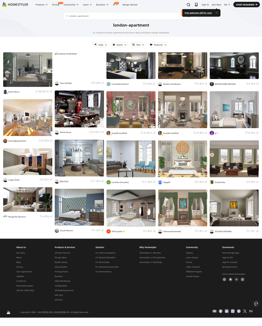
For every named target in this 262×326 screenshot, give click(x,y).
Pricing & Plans (61, 271)
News (19, 257)
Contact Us (21, 280)
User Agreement (24, 271)
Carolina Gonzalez (120, 182)
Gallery (189, 252)
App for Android (229, 262)
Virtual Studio (61, 266)
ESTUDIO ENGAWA (223, 231)
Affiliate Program (194, 271)
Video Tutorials (193, 266)
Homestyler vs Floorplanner (152, 257)
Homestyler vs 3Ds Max (150, 252)
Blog (18, 262)
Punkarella (220, 182)
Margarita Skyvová (17, 216)
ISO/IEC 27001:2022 (25, 290)
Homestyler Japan (24, 285)
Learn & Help (192, 257)
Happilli (166, 182)
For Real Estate (102, 262)
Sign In (205, 4)
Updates (20, 276)
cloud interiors (66, 230)
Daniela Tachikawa (172, 84)
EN (225, 4)
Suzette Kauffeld (119, 133)
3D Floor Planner (62, 252)
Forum (189, 262)
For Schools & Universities (107, 266)
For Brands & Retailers (106, 257)
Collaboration (61, 285)
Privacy (19, 266)
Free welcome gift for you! (198, 12)
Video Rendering (62, 280)
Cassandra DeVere (120, 84)
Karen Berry (13, 91)
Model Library (61, 262)
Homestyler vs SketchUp (150, 262)
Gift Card (59, 295)
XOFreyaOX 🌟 (118, 231)
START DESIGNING (245, 4)
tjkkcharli (64, 181)
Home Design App (230, 252)
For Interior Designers (106, 252)
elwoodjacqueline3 (17, 140)
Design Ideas (61, 257)
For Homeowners (104, 271)
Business (59, 276)
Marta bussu (65, 132)
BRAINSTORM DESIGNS (225, 84)
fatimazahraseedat (172, 231)
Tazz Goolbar (66, 83)
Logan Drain (14, 179)
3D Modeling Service (64, 290)
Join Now (216, 4)
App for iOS (227, 257)
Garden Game (192, 276)
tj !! (216, 133)
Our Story (20, 252)
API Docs (59, 299)
